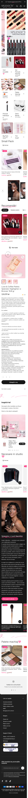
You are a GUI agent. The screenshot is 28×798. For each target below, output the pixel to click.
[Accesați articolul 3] (15, 281)
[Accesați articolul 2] (9, 281)
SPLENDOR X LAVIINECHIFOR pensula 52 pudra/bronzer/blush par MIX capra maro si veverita (11, 627)
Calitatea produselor (7, 704)
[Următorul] (24, 2)
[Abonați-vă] (22, 768)
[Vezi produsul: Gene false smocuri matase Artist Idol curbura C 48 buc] (19, 167)
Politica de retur (6, 725)
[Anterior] (2, 2)
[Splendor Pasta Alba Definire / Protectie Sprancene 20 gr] (7, 435)
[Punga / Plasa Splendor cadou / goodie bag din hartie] (13, 426)
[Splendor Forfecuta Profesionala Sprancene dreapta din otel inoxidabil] (22, 436)
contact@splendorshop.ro (9, 738)
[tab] (4, 210)
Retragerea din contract (8, 710)
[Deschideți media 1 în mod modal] (22, 257)
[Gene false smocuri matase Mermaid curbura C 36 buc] (22, 431)
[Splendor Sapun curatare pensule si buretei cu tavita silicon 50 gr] (18, 435)
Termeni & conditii (7, 721)
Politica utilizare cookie (8, 706)
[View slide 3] (12, 450)
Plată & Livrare (6, 723)
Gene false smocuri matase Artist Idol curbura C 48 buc (10, 172)
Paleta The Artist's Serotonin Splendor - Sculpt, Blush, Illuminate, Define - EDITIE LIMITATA (11, 669)
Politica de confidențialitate (13, 776)
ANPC (4, 708)
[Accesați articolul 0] (3, 281)
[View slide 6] (18, 450)
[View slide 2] (11, 450)
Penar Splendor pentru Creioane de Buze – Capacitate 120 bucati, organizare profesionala (11, 488)
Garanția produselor (7, 702)
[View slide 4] (14, 450)
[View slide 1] (9, 450)
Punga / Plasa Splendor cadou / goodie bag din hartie (13, 443)
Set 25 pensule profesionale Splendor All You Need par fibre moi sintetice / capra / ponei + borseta (11, 238)
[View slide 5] (16, 450)
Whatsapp (5, 741)
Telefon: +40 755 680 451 (9, 736)
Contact (5, 728)
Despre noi (5, 719)
